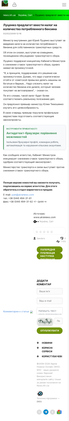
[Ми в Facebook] (52, 412)
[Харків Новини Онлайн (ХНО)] (5, 5)
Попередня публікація (47, 250)
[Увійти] (14, 5)
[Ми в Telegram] (45, 412)
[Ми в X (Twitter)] (39, 412)
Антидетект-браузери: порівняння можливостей (31, 135)
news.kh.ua (9, 15)
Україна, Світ (25, 15)
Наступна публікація (47, 257)
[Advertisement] (50, 269)
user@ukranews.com (22, 194)
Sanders (41, 238)
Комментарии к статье (16, 311)
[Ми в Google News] (59, 412)
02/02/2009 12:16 (12, 33)
